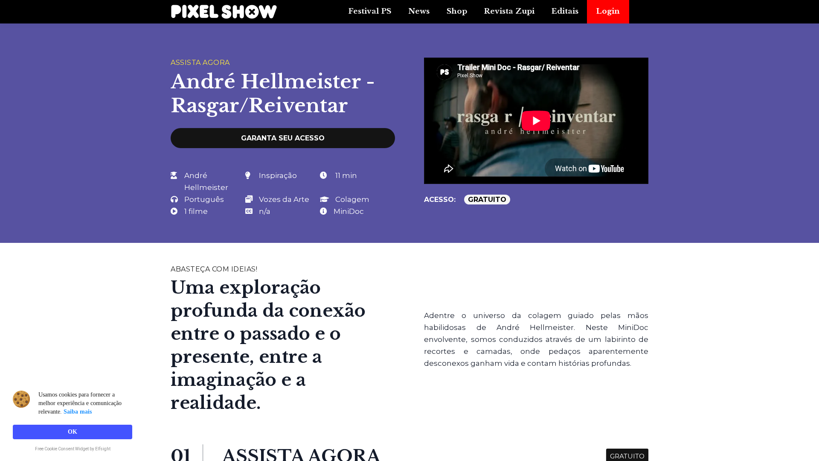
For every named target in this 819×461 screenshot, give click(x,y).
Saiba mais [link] (78, 411)
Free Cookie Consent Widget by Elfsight (72, 449)
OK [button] (72, 432)
